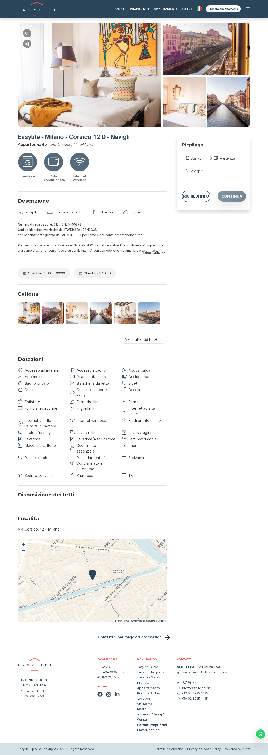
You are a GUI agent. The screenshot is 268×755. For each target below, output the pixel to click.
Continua (232, 196)
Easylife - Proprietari (151, 672)
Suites (187, 8)
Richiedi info (196, 196)
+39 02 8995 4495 (195, 693)
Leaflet (118, 620)
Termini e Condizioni (170, 749)
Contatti (143, 720)
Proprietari (139, 8)
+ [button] (23, 544)
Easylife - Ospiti (148, 667)
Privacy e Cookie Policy (204, 749)
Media (142, 709)
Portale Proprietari (152, 725)
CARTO (162, 620)
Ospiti (120, 8)
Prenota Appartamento (223, 8)
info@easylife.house (196, 688)
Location (143, 698)
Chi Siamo (145, 704)
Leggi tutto (151, 252)
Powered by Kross (237, 749)
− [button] (23, 550)
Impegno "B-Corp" (150, 714)
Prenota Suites (148, 693)
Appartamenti (165, 8)
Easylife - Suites (148, 677)
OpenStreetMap (134, 620)
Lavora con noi (148, 730)
